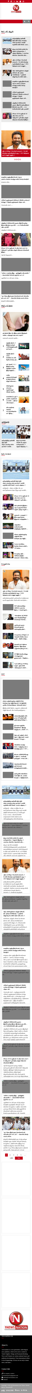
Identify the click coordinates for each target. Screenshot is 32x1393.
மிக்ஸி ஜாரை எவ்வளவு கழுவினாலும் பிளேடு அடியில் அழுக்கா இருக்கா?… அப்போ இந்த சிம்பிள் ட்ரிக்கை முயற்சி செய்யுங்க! (11, 389)
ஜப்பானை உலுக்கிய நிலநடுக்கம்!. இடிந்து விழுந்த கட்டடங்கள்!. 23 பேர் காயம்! (21, 728)
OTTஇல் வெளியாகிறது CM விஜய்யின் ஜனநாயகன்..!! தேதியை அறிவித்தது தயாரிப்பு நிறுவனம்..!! (21, 656)
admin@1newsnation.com (10, 1377)
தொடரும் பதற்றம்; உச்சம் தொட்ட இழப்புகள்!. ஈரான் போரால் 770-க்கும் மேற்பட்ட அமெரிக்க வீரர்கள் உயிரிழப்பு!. (21, 737)
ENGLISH (9, 1390)
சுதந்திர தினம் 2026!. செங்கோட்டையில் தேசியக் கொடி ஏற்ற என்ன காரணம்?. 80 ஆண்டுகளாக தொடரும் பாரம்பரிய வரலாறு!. (11, 357)
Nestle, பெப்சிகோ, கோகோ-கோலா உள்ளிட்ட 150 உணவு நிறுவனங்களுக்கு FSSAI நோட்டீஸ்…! (21, 546)
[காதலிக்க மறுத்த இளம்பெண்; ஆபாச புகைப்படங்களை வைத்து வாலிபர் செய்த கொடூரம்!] (7, 84)
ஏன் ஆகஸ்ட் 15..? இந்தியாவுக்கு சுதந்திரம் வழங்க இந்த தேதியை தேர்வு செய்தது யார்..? (11, 367)
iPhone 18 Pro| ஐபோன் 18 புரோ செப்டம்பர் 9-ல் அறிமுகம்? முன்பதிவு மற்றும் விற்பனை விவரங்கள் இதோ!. (20, 116)
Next (28, 433)
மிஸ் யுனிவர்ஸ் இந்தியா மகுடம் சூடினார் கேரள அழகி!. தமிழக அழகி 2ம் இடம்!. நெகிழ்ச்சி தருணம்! (21, 508)
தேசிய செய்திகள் (6, 454)
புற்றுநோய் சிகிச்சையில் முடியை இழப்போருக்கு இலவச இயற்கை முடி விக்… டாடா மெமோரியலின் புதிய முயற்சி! (20, 106)
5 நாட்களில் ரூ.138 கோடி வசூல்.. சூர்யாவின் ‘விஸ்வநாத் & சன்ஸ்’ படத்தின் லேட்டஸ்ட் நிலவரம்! (21, 666)
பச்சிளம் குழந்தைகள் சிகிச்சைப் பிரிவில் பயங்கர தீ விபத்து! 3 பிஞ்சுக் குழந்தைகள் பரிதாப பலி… (20, 95)
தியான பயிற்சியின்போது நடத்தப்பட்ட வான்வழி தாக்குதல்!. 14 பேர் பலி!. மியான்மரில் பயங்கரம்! (21, 757)
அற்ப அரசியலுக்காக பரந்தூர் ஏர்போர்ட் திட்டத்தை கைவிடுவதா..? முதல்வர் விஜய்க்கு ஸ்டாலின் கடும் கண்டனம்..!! (20, 74)
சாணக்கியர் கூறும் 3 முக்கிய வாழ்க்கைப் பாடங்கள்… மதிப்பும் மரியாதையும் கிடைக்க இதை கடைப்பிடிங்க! (12, 400)
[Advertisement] (16, 1178)
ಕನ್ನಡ (24, 1390)
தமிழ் (3, 1390)
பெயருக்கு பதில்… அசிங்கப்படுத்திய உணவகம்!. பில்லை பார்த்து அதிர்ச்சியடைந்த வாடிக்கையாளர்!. (21, 556)
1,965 (11, 1158)
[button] (25, 21)
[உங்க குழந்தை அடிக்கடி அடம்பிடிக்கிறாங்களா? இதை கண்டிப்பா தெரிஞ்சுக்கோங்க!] (24, 410)
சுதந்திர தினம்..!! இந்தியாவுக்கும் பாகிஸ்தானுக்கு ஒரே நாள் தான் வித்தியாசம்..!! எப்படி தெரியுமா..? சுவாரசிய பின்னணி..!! (12, 346)
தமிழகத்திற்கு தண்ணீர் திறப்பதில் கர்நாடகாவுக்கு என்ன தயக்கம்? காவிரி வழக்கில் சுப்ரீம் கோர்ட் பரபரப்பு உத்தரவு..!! (20, 42)
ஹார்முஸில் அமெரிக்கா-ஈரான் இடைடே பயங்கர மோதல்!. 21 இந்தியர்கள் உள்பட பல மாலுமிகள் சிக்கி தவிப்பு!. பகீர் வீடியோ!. (21, 776)
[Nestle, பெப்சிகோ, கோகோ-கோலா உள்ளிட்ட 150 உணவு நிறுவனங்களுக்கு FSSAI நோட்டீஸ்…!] (8, 545)
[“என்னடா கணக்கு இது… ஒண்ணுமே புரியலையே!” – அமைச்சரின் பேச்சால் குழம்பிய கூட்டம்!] (16, 264)
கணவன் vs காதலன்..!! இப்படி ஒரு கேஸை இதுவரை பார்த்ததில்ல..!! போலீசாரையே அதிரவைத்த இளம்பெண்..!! (21, 517)
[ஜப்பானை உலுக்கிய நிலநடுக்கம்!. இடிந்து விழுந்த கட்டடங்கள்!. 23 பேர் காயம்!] (8, 727)
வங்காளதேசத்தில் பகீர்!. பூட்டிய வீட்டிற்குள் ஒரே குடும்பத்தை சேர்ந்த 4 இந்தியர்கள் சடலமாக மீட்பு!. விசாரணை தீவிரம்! (21, 718)
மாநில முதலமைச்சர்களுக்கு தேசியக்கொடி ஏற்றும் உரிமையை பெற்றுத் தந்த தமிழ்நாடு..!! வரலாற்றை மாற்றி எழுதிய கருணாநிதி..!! (11, 378)
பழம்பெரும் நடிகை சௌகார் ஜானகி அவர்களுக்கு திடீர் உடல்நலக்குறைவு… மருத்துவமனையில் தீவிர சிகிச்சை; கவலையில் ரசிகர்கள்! (21, 627)
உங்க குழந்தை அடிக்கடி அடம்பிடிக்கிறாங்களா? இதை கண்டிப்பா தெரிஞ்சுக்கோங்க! (11, 410)
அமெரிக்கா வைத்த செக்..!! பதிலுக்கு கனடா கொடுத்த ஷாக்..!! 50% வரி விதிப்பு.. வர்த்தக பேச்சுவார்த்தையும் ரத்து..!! (21, 747)
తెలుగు (17, 1390)
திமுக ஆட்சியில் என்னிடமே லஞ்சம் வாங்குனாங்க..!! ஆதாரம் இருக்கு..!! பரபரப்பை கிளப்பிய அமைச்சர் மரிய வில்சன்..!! (20, 52)
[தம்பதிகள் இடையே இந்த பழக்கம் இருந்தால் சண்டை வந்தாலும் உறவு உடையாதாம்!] (16, 321)
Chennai (5, 1379)
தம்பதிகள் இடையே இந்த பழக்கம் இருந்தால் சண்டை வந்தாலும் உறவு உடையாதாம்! (15, 334)
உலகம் (3, 674)
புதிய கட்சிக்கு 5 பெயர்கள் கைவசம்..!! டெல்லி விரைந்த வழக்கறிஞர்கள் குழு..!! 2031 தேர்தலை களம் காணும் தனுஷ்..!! (20, 63)
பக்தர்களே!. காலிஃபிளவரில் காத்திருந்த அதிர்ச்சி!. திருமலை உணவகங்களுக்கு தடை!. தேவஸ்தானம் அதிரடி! (21, 527)
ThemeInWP (9, 1387)
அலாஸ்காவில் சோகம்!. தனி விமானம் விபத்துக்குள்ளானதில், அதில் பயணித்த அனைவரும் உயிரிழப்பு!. (20, 766)
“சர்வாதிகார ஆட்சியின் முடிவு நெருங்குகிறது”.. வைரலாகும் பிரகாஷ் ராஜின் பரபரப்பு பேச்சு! (21, 618)
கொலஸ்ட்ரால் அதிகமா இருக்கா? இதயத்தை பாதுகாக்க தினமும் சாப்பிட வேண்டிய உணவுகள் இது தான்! (21, 647)
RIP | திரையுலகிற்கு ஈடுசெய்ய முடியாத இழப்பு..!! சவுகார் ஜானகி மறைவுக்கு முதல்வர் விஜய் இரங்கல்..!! (21, 608)
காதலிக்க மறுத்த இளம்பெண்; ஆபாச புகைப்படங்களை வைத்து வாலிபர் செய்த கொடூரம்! (20, 84)
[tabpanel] (16, 143)
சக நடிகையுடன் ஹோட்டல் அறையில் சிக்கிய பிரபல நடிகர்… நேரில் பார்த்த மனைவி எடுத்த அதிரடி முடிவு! (21, 637)
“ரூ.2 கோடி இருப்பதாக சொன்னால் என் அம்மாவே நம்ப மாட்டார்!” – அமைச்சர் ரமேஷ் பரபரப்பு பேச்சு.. (15, 297)
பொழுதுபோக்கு (5, 564)
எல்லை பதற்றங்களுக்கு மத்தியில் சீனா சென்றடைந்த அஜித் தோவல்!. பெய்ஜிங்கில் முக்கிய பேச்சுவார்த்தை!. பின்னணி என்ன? (21, 537)
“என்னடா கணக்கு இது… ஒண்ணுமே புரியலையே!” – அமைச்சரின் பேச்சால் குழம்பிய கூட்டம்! (15, 274)
